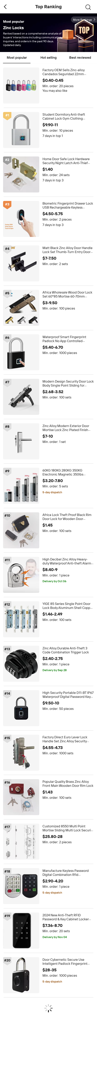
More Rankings (82, 19)
